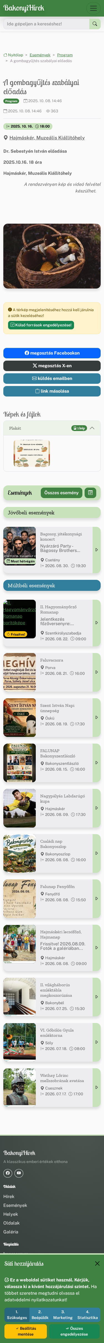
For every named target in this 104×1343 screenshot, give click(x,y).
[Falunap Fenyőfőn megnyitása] (97, 898)
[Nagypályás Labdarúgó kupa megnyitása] (97, 808)
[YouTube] (18, 1173)
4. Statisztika (87, 1315)
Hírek (8, 1196)
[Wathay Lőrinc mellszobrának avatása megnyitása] (97, 1087)
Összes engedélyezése (74, 1331)
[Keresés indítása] (95, 24)
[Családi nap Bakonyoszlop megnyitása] (97, 853)
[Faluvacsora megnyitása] (97, 672)
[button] (32, 453)
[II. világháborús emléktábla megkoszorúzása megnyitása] (97, 997)
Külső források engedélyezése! (43, 325)
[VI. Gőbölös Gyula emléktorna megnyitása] (97, 1042)
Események (40, 55)
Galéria (10, 1231)
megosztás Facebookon (54, 353)
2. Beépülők (40, 1315)
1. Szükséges (17, 1315)
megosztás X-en (54, 365)
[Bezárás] (97, 1263)
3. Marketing (63, 1315)
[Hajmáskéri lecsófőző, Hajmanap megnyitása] (97, 948)
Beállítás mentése (27, 1331)
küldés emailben (54, 378)
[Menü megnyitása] (93, 8)
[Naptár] (90, 493)
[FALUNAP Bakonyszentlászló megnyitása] (97, 763)
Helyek (10, 1214)
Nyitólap (15, 55)
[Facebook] (7, 1173)
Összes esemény (61, 492)
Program (65, 55)
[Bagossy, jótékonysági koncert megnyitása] (97, 550)
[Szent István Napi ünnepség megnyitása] (97, 717)
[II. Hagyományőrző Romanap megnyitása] (97, 623)
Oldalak (11, 1223)
